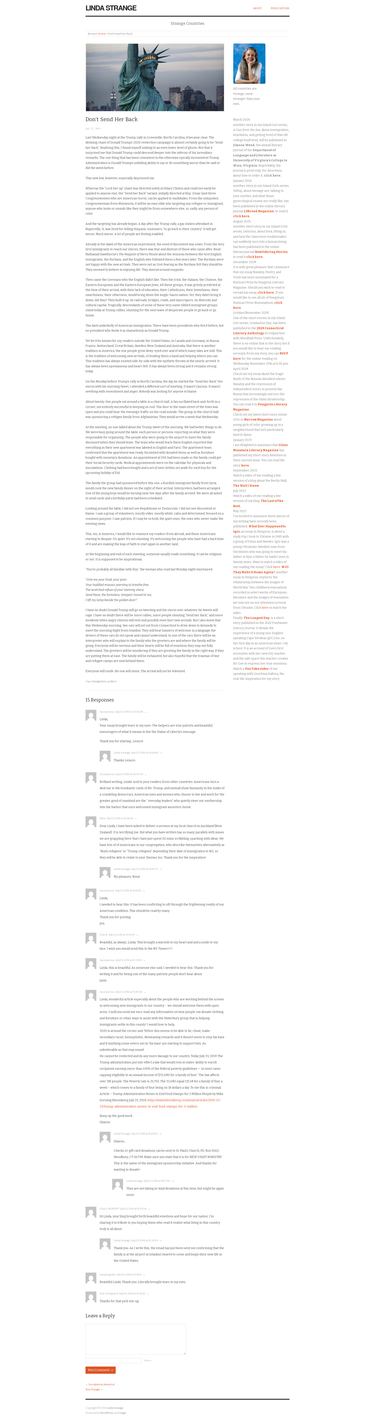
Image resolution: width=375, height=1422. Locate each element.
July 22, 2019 (93, 128)
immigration (99, 681)
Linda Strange (111, 8)
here (245, 465)
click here (266, 292)
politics (112, 681)
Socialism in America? (102, 1384)
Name (147, 1360)
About (257, 8)
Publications (280, 8)
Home (102, 33)
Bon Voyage (93, 1389)
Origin (122, 1412)
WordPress (106, 1412)
